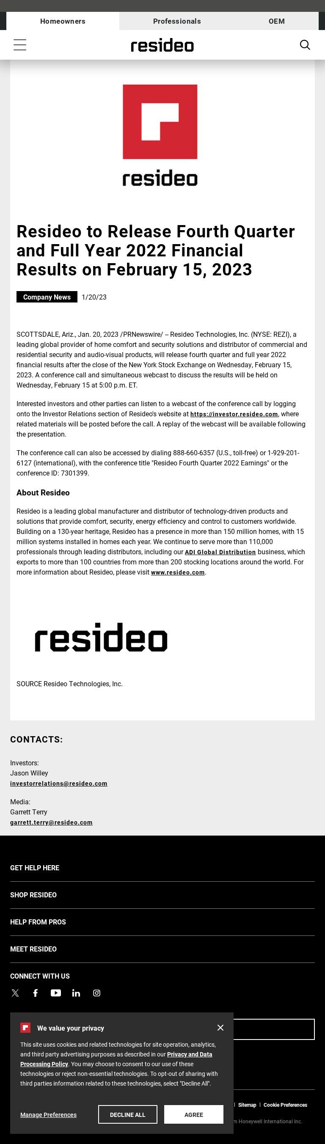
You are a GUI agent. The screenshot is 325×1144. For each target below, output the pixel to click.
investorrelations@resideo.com (58, 783)
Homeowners (62, 21)
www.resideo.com (178, 572)
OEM (277, 21)
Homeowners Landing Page (162, 45)
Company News (47, 296)
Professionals (177, 21)
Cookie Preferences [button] (285, 1104)
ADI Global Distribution (220, 552)
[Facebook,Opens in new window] (35, 993)
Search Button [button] (305, 45)
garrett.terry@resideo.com (51, 822)
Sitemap (247, 1104)
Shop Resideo (46, 894)
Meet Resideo (46, 948)
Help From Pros (50, 921)
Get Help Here (47, 867)
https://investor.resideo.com (234, 414)
